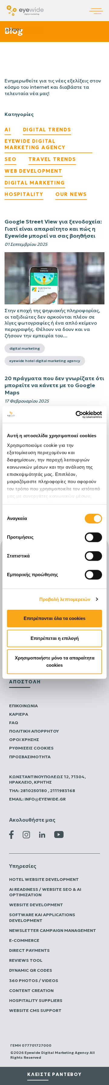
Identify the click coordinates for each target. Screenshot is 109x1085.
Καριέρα (18, 714)
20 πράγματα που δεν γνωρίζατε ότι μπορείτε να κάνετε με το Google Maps (54, 385)
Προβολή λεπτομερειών (65, 599)
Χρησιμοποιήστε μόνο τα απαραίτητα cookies (54, 661)
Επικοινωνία (23, 705)
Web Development (33, 171)
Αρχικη (13, 30)
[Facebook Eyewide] (11, 834)
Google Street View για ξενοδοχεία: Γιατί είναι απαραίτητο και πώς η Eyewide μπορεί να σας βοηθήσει (53, 228)
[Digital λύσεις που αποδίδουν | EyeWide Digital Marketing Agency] (25, 10)
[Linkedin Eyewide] (42, 834)
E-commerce (24, 940)
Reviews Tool (25, 960)
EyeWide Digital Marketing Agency (35, 144)
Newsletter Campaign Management (52, 930)
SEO (10, 159)
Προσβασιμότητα (30, 756)
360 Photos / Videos (33, 980)
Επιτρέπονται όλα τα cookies (54, 618)
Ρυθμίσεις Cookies (31, 748)
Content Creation (31, 990)
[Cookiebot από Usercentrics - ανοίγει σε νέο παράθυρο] (77, 415)
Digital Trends (47, 130)
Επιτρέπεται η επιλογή (55, 638)
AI (8, 130)
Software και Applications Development (42, 917)
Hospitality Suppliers (35, 1000)
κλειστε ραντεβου (54, 1074)
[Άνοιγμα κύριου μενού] (99, 7)
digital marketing (24, 348)
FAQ (13, 722)
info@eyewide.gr (45, 799)
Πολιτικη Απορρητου (34, 731)
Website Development (36, 904)
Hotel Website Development (44, 879)
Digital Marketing (35, 183)
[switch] (93, 537)
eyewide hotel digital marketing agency (44, 360)
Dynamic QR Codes (30, 970)
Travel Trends (52, 159)
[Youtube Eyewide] (59, 834)
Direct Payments (29, 950)
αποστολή (25, 682)
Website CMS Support (35, 1010)
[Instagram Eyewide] (26, 834)
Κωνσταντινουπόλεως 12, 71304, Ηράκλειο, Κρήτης (47, 779)
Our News (71, 194)
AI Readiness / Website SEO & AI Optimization (45, 892)
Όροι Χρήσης (24, 739)
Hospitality (24, 194)
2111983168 (62, 790)
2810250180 (34, 790)
